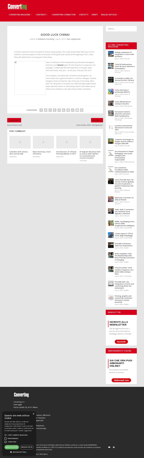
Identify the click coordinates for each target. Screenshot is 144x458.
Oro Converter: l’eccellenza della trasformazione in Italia (124, 170)
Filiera (126, 162)
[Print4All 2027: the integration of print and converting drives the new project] (111, 283)
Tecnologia (118, 120)
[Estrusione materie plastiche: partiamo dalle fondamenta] (111, 113)
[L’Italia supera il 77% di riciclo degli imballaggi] (111, 235)
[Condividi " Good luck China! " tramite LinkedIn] (63, 110)
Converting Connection (64, 15)
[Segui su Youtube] (109, 447)
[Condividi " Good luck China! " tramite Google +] (50, 110)
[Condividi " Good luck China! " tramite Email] (77, 110)
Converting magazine (19, 15)
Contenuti (41, 15)
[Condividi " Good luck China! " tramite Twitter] (45, 110)
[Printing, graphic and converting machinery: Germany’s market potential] (111, 297)
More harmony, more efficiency (42, 153)
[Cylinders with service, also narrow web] (20, 142)
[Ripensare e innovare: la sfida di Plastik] (111, 199)
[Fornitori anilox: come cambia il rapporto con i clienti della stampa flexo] (111, 269)
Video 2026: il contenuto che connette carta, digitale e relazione (124, 211)
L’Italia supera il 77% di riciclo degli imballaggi (124, 234)
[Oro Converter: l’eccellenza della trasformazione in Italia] (111, 169)
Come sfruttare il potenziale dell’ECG (122, 91)
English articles (109, 15)
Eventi (95, 15)
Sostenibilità (128, 228)
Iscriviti (121, 341)
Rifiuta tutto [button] (26, 447)
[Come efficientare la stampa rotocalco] (111, 103)
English (126, 248)
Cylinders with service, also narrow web (18, 153)
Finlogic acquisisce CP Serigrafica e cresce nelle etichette (124, 54)
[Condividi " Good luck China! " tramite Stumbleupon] (72, 110)
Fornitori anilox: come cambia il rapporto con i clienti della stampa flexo (124, 271)
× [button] (33, 414)
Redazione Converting (46, 39)
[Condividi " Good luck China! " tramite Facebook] (41, 110)
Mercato (127, 59)
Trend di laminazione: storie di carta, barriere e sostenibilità (125, 66)
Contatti (83, 15)
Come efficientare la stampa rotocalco (123, 103)
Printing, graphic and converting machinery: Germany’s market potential (123, 299)
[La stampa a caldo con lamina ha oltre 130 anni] (111, 80)
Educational (128, 106)
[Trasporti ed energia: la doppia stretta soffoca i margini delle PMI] (111, 141)
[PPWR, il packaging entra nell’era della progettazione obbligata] (111, 223)
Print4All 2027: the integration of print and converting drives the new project (124, 285)
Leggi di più (28, 431)
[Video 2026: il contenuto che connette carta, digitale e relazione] (111, 211)
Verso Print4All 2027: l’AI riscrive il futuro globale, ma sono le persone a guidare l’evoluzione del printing (124, 184)
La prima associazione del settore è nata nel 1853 (123, 128)
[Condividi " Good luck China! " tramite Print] (81, 110)
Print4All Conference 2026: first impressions (123, 245)
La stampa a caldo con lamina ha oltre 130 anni (124, 79)
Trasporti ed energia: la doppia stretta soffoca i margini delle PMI (124, 141)
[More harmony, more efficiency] (43, 142)
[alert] (19, 433)
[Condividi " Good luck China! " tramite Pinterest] (59, 110)
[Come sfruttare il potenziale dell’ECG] (111, 91)
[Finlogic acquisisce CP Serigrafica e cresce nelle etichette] (111, 54)
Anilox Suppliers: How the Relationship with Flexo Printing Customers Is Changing (125, 257)
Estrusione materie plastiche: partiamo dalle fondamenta (122, 114)
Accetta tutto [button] (12, 447)
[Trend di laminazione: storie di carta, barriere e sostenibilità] (111, 66)
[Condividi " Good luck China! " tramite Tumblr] (54, 110)
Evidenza (127, 190)
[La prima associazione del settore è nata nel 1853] (111, 127)
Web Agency (44, 454)
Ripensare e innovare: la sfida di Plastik (124, 199)
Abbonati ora (121, 380)
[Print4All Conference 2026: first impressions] (111, 245)
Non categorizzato (74, 39)
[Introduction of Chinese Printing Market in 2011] (66, 142)
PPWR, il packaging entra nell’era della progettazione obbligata (124, 223)
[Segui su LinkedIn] (114, 447)
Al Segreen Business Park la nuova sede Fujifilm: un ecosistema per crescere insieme (90, 155)
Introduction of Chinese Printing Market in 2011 (66, 153)
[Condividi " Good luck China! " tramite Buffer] (68, 110)
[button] (19, 452)
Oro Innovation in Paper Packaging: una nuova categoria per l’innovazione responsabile (124, 155)
